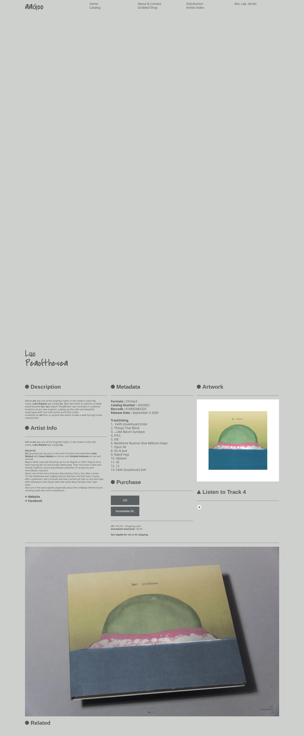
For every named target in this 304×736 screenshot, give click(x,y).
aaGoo (34, 7)
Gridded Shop (148, 8)
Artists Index (195, 8)
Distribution (194, 4)
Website (34, 497)
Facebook (35, 501)
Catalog (95, 8)
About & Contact (149, 4)
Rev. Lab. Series (245, 4)
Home (93, 4)
